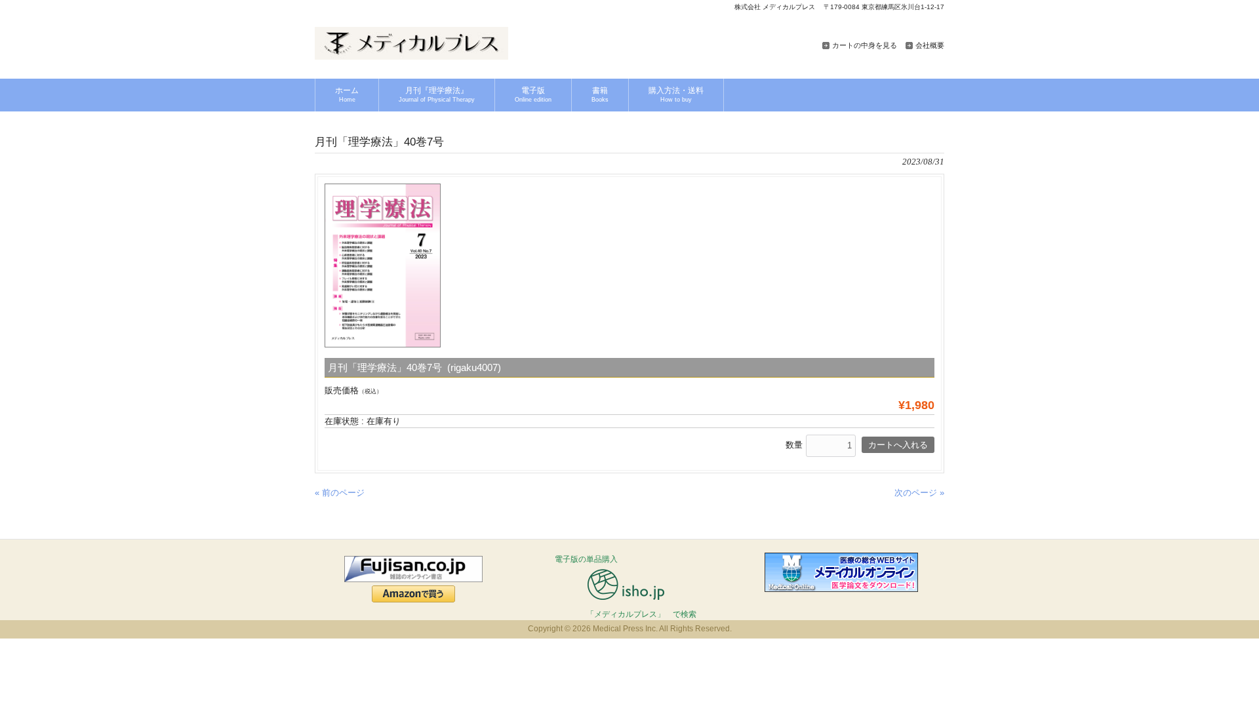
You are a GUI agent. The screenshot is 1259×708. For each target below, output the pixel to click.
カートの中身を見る (864, 45)
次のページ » (919, 493)
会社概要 (929, 45)
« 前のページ (340, 493)
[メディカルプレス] (411, 54)
